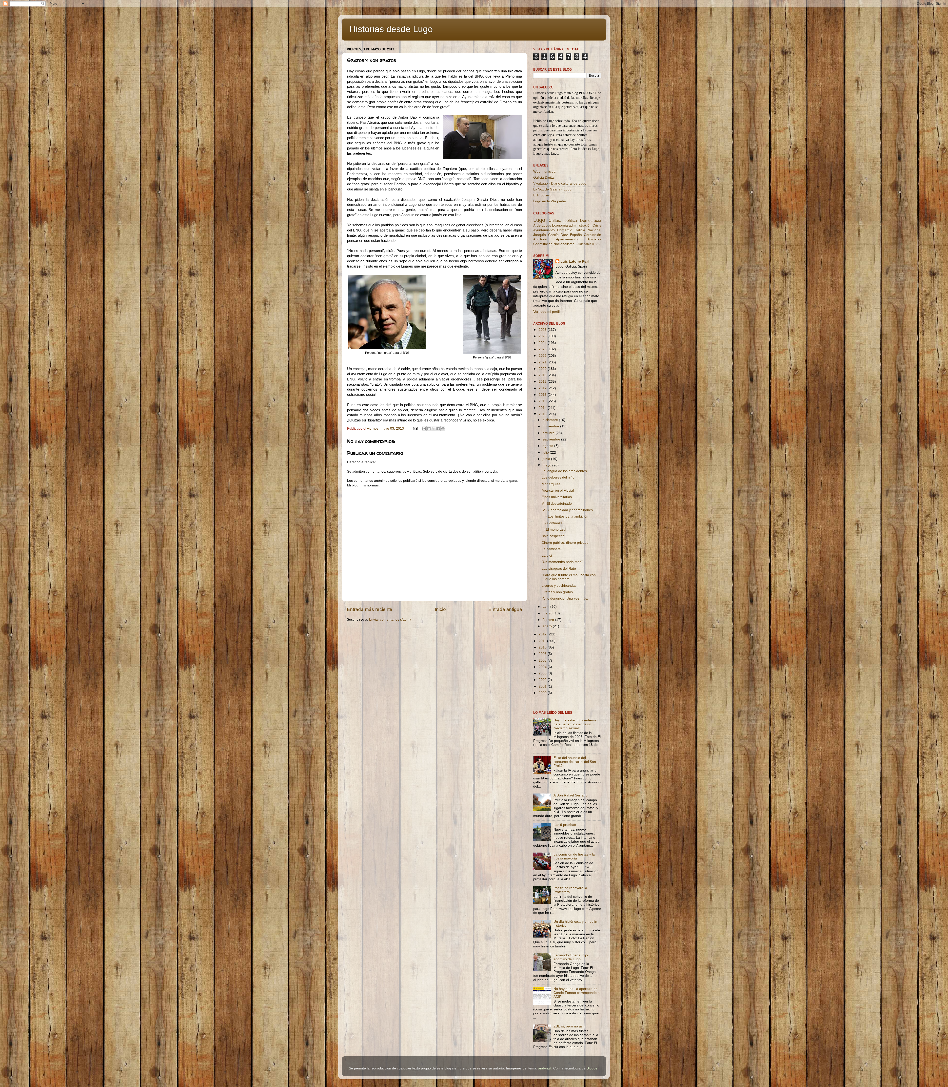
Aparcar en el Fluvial (558, 490)
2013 (543, 414)
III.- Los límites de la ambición (565, 516)
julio (546, 452)
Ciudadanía (583, 244)
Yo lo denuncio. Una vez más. (565, 598)
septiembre (552, 439)
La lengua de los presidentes (564, 471)
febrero (549, 620)
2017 (543, 388)
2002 (543, 680)
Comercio (564, 230)
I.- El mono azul (554, 529)
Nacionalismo (563, 244)
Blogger (592, 1068)
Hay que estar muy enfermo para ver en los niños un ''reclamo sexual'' (575, 724)
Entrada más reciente (369, 609)
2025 (543, 336)
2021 (543, 362)
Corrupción (592, 235)
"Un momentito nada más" (562, 562)
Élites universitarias (557, 497)
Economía (560, 225)
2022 (543, 355)
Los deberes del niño (558, 477)
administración (580, 225)
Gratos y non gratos (557, 592)
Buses (596, 244)
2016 (543, 395)
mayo (547, 465)
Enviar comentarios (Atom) (390, 619)
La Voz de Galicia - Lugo (552, 189)
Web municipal (544, 171)
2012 (543, 634)
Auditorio (540, 239)
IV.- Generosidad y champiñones (567, 510)
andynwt (544, 1068)
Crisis (596, 225)
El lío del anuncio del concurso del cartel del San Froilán (574, 762)
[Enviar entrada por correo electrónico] (415, 428)
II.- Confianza (552, 523)
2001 (543, 686)
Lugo (539, 220)
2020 (543, 369)
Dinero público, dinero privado (565, 542)
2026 (543, 330)
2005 (543, 660)
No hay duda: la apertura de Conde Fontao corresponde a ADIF (576, 993)
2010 (543, 647)
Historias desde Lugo (391, 29)
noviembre (551, 426)
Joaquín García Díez (550, 235)
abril (546, 606)
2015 (543, 401)
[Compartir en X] (433, 428)
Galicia (579, 230)
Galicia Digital (543, 177)
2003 (543, 673)
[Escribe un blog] (428, 428)
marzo (548, 613)
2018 (543, 381)
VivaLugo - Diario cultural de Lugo (559, 183)
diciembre (551, 420)
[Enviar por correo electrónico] (424, 428)
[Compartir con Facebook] (438, 428)
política (570, 220)
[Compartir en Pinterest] (442, 428)
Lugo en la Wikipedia (549, 201)
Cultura (555, 220)
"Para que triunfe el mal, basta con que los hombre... (569, 577)
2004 (543, 667)
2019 (543, 375)
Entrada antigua (505, 609)
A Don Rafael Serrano (570, 795)
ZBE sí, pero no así (568, 1026)
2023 (543, 349)
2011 (543, 641)
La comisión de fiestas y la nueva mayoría (574, 856)
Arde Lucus (542, 225)
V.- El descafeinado (557, 503)
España (576, 235)
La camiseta (551, 549)
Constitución (543, 244)
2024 (543, 343)
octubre (549, 433)
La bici (547, 555)
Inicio (440, 609)
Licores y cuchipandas (559, 585)
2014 (543, 408)
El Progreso (542, 195)
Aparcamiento (567, 239)
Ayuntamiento (544, 230)
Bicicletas (594, 239)
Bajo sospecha (553, 536)
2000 (543, 693)
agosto (548, 446)
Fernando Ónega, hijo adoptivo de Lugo (570, 957)
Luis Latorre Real (574, 261)
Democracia (590, 220)
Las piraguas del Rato (559, 568)
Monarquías (551, 484)
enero (548, 626)
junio (547, 459)
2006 (543, 654)
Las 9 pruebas (564, 825)
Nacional (594, 230)
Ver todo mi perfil (546, 312)
